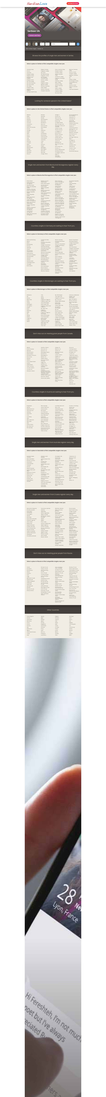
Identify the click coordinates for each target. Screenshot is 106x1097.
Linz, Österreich (44, 412)
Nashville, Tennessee (73, 132)
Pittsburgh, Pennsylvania (58, 156)
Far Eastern (29, 568)
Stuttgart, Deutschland (45, 245)
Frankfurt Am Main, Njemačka (59, 266)
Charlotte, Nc (72, 146)
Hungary (71, 633)
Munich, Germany (59, 239)
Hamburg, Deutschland (46, 248)
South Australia (30, 463)
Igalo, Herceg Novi (73, 299)
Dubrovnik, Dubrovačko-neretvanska (58, 526)
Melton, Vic (71, 480)
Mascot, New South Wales (59, 485)
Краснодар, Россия (45, 587)
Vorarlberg (29, 416)
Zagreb (42, 518)
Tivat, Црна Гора (58, 296)
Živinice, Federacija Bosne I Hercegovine (59, 201)
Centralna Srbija (30, 69)
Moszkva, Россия (72, 567)
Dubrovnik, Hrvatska (59, 515)
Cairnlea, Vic (57, 473)
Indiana (28, 136)
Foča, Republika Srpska (74, 194)
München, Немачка (45, 270)
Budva (28, 301)
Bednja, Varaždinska (59, 545)
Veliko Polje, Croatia (59, 536)
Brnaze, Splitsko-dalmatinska (58, 517)
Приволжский (30, 579)
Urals (28, 574)
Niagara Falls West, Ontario (59, 378)
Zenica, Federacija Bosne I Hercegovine (59, 198)
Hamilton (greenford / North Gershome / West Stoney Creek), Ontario (73, 358)
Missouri (28, 153)
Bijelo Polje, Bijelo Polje (73, 303)
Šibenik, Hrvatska (44, 533)
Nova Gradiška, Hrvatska (58, 543)
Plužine (28, 316)
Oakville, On (57, 350)
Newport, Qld (58, 463)
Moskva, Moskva (30, 590)
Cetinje (28, 302)
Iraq (70, 621)
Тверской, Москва (73, 576)
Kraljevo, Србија (72, 79)
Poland (56, 628)
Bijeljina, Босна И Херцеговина (44, 181)
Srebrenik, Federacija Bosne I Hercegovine (59, 203)
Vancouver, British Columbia (45, 360)
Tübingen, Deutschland (74, 248)
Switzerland (29, 619)
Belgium (57, 616)
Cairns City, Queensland (46, 482)
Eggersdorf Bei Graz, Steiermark (73, 422)
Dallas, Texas (71, 135)
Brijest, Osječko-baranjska (72, 513)
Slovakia (57, 633)
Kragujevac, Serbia (45, 75)
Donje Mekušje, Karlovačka (72, 537)
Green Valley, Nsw (59, 482)
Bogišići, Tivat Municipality (72, 297)
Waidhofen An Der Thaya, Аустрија (59, 432)
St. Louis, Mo (72, 149)
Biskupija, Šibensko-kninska (73, 544)
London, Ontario (58, 354)
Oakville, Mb (57, 376)
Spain (42, 630)
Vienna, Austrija (58, 425)
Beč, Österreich (30, 426)
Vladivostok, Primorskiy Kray (72, 596)
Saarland (28, 257)
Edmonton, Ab (72, 383)
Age (41, 41)
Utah (42, 142)
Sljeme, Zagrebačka (45, 513)
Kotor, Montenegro (73, 321)
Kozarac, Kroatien (73, 532)
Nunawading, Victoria (59, 479)
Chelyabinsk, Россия (45, 578)
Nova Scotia (29, 356)
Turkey (28, 633)
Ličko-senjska (29, 521)
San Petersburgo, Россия (44, 584)
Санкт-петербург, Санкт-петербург (59, 568)
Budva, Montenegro (45, 315)
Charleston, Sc (72, 117)
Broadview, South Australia (73, 475)
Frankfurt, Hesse (58, 248)
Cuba (56, 621)
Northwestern (30, 570)
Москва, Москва (44, 581)
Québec (28, 363)
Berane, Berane (58, 311)
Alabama (28, 114)
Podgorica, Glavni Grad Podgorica (46, 306)
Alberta (28, 347)
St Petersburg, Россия (74, 586)
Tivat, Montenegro (45, 316)
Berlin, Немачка (58, 256)
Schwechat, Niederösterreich (44, 417)
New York (43, 124)
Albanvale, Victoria (59, 481)
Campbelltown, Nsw (45, 476)
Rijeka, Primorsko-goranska (59, 510)
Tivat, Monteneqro (59, 315)
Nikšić (28, 312)
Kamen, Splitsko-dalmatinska (58, 513)
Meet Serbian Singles (31, 48)
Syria (70, 631)
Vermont (43, 144)
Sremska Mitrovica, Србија (73, 83)
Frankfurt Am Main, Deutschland (45, 250)
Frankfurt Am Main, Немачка (45, 261)
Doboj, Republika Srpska (30, 195)
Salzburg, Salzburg (45, 413)
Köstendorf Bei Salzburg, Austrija (72, 417)
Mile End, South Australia (72, 458)
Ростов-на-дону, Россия (72, 593)
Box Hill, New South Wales (59, 472)
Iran (70, 625)
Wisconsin (43, 150)
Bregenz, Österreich (45, 425)
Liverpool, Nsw (72, 463)
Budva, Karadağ (58, 324)
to (45, 41)
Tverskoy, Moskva (44, 574)
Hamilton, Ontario (45, 347)
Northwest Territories (31, 355)
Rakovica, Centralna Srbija (73, 70)
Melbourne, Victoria (31, 472)
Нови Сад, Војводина (73, 89)
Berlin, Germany (58, 257)
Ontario (28, 359)
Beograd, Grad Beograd (30, 78)
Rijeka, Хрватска (58, 521)
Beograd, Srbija (30, 87)
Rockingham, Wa (58, 456)
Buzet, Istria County (73, 509)
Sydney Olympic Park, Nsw (45, 459)
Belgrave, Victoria (44, 480)
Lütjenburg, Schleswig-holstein (60, 263)
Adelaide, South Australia (44, 457)
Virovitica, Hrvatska (59, 530)
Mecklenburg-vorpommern (30, 251)
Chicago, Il (57, 114)
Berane (28, 298)
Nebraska (43, 116)
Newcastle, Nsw (72, 471)
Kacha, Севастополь (73, 568)
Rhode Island (43, 135)
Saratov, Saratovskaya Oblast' (59, 582)
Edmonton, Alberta (45, 376)
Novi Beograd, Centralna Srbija (44, 78)
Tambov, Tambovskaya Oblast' (60, 595)
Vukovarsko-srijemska (45, 508)
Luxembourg (72, 627)
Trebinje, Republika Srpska (45, 206)
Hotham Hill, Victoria (59, 475)
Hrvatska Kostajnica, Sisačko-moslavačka (59, 541)
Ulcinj (42, 296)
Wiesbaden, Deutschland (43, 264)
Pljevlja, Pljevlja (58, 314)
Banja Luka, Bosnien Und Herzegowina (73, 192)
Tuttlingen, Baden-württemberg (73, 261)
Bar (27, 296)
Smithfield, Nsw (44, 483)
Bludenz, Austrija (72, 412)
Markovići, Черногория (72, 320)
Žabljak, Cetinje (72, 325)
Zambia (70, 628)
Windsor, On (43, 356)
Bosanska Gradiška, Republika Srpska (45, 214)
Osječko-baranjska (30, 525)
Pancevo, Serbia (72, 72)
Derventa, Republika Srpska (45, 196)
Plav (28, 313)
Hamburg (29, 247)
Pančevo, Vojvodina (45, 89)
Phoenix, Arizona (58, 129)
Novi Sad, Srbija (58, 92)
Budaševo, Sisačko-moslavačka (73, 520)
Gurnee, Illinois (72, 124)
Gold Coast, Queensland (43, 486)
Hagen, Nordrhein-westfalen (73, 252)
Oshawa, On (57, 347)
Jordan (56, 630)
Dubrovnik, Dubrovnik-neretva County (60, 520)
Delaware (29, 125)
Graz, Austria (72, 424)
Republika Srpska (30, 185)
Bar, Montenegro (58, 295)
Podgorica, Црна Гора (45, 301)
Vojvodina (29, 72)
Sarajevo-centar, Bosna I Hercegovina (60, 217)
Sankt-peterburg (44, 585)
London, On (71, 353)
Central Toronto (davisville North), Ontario (58, 367)
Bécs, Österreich (44, 423)
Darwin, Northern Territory (44, 479)
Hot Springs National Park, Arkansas (73, 115)
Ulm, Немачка (72, 270)
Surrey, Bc (71, 347)
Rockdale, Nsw (72, 473)
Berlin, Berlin (29, 265)
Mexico (56, 631)
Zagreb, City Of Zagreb (59, 538)
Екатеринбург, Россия (45, 592)
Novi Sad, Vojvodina (31, 83)
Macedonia (29, 621)
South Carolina (44, 136)
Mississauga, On (44, 355)
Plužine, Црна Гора (73, 323)
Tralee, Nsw (43, 468)
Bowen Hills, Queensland (57, 458)
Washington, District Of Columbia (60, 126)
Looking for (35, 41)
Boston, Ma (57, 121)
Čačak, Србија (44, 87)
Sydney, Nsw (29, 475)
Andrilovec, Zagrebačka (60, 528)
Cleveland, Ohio (72, 144)
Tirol (28, 415)
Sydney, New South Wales (31, 470)
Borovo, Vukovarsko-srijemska (45, 529)
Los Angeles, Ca (58, 131)
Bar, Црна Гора (44, 308)
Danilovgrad (29, 304)
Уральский (29, 584)
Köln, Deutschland (45, 266)
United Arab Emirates (31, 631)
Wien (28, 418)
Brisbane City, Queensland (44, 462)
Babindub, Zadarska (59, 508)
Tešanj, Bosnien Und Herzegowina (59, 206)
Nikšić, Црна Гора (44, 322)
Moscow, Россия (30, 589)
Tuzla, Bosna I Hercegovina (30, 211)
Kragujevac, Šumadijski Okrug (60, 79)
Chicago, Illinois (44, 153)
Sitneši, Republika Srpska (73, 204)
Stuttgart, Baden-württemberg (44, 256)
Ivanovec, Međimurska (45, 523)
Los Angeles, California (60, 152)
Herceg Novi (29, 305)
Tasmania (29, 465)
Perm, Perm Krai (72, 588)
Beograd (43, 81)
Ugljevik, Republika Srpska (45, 188)
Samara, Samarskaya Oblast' (73, 582)
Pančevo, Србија (44, 79)
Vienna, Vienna (30, 424)
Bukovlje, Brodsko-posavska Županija (73, 535)
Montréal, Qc (43, 353)
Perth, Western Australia (30, 481)
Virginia (42, 146)
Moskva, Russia (44, 580)
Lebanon (57, 619)
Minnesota (29, 150)
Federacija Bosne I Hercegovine (31, 183)
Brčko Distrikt (30, 181)
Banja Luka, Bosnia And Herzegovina (32, 214)
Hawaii (28, 131)
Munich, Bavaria (44, 267)
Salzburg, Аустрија (59, 408)
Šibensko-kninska (30, 529)
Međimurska (29, 523)
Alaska (28, 116)
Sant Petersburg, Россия (72, 574)
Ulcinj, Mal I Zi (72, 309)
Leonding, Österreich (59, 405)
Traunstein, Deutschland (71, 258)
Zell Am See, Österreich (71, 408)
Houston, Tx (57, 148)
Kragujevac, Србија (45, 71)
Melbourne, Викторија (74, 467)
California (29, 121)
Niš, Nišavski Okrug (45, 74)
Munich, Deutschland (73, 239)
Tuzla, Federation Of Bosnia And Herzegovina (59, 195)
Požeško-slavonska (31, 526)
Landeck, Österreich (59, 410)
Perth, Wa (29, 477)
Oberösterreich (30, 410)
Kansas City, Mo (58, 139)
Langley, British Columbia (44, 366)
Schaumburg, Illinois (73, 127)
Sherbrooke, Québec (45, 378)
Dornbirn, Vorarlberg (73, 405)
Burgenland (29, 405)
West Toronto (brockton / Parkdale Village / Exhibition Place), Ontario (59, 373)
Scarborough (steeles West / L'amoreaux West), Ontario (59, 360)
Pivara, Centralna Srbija (60, 69)
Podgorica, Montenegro (43, 310)
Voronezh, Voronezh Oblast (73, 580)
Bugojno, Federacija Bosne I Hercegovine (59, 215)
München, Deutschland (46, 252)
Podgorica (29, 318)
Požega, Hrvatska (72, 511)
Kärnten (28, 407)
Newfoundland (30, 353)
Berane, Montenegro (73, 306)
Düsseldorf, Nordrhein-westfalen (46, 243)
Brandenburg (29, 244)
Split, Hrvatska (44, 535)
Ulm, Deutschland (73, 247)
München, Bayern (44, 253)
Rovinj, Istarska (72, 508)
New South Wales (30, 458)
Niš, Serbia (43, 72)
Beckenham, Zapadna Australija (59, 461)
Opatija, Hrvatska (44, 530)
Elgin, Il (70, 138)
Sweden (28, 617)
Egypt (42, 617)
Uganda (42, 616)
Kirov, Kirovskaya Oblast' (58, 577)
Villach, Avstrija (44, 430)
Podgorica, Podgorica (45, 299)
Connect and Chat (34, 35)
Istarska (28, 515)
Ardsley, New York (59, 137)
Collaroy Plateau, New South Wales (59, 478)
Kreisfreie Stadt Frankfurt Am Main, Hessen (73, 255)
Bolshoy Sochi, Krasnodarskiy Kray (59, 587)
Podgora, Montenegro (60, 317)
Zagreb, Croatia (44, 532)
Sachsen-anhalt (30, 261)
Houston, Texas (72, 148)
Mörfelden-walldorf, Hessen (73, 264)
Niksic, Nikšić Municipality (71, 317)
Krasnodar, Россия (45, 590)
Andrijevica (29, 295)
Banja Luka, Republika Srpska (31, 187)
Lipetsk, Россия (58, 579)
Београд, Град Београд (32, 91)
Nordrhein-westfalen (31, 254)
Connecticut (29, 124)
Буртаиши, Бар (72, 315)
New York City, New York (59, 144)
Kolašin (28, 307)
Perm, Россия (44, 572)
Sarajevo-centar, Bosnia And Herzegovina (72, 206)
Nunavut (28, 358)
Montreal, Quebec (45, 368)
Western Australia (30, 468)
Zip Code (71, 41)
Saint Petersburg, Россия (44, 571)
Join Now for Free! (73, 3)
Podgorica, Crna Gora (59, 298)
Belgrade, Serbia (30, 75)
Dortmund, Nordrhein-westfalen (60, 242)
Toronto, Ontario (30, 367)
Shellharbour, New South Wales (45, 474)
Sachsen (28, 259)
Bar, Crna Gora (58, 299)
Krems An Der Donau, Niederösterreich (45, 429)
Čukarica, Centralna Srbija (73, 87)
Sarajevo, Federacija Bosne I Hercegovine (31, 190)
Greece (28, 624)
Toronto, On (29, 369)
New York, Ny (58, 117)
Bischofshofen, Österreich (72, 431)
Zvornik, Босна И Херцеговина (44, 186)
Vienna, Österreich (45, 407)
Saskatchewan (30, 364)
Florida (28, 128)
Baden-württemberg (31, 239)
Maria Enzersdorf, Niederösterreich (73, 420)
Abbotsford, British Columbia (59, 353)
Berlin (28, 242)
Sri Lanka (57, 627)
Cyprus (70, 619)
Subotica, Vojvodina (45, 86)
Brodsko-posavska (31, 509)
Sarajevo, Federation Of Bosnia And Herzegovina (31, 208)
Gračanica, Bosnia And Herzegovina (45, 201)
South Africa (43, 635)
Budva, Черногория (59, 325)
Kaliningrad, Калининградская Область (58, 598)
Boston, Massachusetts (60, 149)
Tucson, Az (57, 140)
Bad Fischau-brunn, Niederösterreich (59, 418)
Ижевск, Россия (58, 585)
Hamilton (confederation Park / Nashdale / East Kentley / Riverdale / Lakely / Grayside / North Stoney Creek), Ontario (46, 372)
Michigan (29, 149)
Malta (70, 635)
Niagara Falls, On (58, 363)
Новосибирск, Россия (74, 570)
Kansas (28, 139)
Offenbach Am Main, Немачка (73, 269)
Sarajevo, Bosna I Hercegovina (58, 184)
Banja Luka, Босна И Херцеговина (31, 203)
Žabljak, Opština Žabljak (74, 311)
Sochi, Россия (44, 589)
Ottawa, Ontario (44, 358)
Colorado (29, 122)
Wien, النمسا (57, 407)
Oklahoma (43, 130)
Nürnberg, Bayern (44, 259)
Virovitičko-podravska (31, 535)
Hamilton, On (44, 364)
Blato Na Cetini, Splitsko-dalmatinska (73, 531)
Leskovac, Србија (58, 91)
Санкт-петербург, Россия (44, 576)
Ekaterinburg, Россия (59, 571)
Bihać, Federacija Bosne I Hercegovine (59, 181)
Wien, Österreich (30, 419)
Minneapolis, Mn (72, 130)
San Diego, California (73, 137)
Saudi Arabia (43, 625)
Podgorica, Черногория (58, 322)
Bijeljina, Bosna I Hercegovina (58, 192)
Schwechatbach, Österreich (72, 428)
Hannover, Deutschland (60, 243)
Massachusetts (30, 147)
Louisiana (29, 142)
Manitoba (29, 350)
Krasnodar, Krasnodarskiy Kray (59, 575)
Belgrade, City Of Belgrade (30, 90)
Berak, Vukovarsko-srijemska (59, 532)
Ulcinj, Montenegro (45, 302)
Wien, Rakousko (72, 432)
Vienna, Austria (44, 408)
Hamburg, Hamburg (45, 246)
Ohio (42, 128)
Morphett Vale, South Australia (45, 470)
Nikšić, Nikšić (43, 324)
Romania (57, 617)
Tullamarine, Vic (72, 456)
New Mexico (43, 122)
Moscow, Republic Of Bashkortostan (59, 601)
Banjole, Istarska (44, 536)
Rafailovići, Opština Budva (73, 313)
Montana (43, 114)
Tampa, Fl (71, 143)
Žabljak (42, 298)
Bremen (28, 246)
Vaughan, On (57, 356)
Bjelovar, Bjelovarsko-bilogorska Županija (74, 542)
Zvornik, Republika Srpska (45, 199)
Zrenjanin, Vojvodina (45, 90)
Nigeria (28, 630)
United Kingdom (30, 616)
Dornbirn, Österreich (45, 426)
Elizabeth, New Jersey (73, 123)
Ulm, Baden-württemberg (58, 270)
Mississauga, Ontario (45, 352)
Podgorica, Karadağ (45, 320)
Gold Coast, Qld (72, 460)
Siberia (28, 571)
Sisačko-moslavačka (31, 531)
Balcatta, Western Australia (73, 470)
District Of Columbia (31, 127)
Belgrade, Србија (44, 83)
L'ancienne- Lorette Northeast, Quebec (73, 362)
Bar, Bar (57, 309)
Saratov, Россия (44, 568)
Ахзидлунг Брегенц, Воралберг (73, 410)
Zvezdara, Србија (58, 72)
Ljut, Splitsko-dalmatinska (72, 524)
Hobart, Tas (57, 469)
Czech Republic (72, 624)
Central (28, 567)
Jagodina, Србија (44, 84)
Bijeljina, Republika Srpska (31, 192)
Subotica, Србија (58, 84)
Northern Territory (31, 460)
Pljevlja (28, 315)
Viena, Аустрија (58, 427)
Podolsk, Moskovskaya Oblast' (60, 590)
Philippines (43, 633)
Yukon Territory (30, 366)
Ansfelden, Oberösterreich (58, 422)
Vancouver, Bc (44, 349)
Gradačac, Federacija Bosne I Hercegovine (45, 211)
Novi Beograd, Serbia (73, 80)
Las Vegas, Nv (72, 140)
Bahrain (70, 630)
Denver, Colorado (59, 134)
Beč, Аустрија (30, 427)
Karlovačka (29, 517)
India (28, 635)
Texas (42, 141)
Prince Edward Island (31, 361)
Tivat (42, 295)
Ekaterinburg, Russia (73, 571)
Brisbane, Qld (30, 478)
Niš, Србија (29, 86)
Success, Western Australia (58, 468)
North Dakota (44, 127)
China (56, 635)
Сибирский (29, 582)
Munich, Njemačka (59, 252)
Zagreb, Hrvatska (44, 514)
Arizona (28, 117)
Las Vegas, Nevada (59, 122)
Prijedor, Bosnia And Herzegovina (45, 209)
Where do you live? (55, 41)
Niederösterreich (30, 408)
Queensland (29, 462)
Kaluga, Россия (58, 583)
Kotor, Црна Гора (59, 312)
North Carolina (44, 125)
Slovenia (28, 625)
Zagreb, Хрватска (44, 525)
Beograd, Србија (30, 74)
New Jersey (43, 121)
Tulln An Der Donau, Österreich (59, 415)
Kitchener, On (44, 350)
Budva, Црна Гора (45, 304)
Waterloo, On (58, 349)
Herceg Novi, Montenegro (58, 307)
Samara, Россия (72, 597)
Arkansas (28, 119)
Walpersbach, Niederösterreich (73, 415)
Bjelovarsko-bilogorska (32, 508)
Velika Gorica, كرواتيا (73, 539)
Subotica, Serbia (72, 85)
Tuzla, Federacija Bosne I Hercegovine (31, 200)
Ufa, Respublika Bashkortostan (58, 593)
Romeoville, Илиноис (73, 151)
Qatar (56, 624)
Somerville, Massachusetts (72, 121)
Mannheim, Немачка (59, 261)
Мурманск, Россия (59, 572)
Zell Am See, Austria (59, 419)
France (28, 622)
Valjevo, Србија (58, 88)
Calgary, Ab (43, 362)
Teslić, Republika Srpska (72, 184)
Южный (28, 587)
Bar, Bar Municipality (73, 304)
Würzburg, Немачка (73, 241)
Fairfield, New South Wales (45, 465)
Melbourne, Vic (30, 473)
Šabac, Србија (58, 82)
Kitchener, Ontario (31, 370)
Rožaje (28, 319)
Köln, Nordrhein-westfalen (58, 250)
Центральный (30, 585)
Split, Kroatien (72, 522)
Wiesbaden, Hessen (59, 267)
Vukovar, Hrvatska (44, 526)
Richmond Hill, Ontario (60, 364)
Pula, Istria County (73, 515)
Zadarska (43, 509)
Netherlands (29, 628)
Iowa (28, 138)
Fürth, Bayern (58, 259)
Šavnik (28, 321)
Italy (28, 627)
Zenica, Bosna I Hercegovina (58, 212)
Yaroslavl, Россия (58, 569)
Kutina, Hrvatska (58, 523)
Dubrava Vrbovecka (59, 369)
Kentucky (29, 141)
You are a (28, 41)
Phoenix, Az (57, 116)
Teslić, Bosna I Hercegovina (72, 187)
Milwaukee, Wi (58, 142)
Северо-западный (31, 581)
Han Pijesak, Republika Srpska (74, 181)
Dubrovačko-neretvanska (29, 512)
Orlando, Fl (71, 126)
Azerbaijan (71, 616)
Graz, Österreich (44, 415)
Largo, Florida (72, 141)
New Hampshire (44, 119)
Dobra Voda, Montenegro (57, 303)
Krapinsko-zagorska (31, 520)
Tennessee (43, 139)
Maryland (29, 146)
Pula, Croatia (43, 521)
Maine (28, 144)
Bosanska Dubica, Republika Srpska (58, 189)
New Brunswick (30, 352)
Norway (42, 622)
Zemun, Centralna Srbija (59, 86)
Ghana (56, 622)
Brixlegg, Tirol (72, 426)
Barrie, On (71, 380)
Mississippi (29, 152)
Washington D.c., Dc (73, 129)
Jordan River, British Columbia (73, 369)
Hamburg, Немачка (45, 257)
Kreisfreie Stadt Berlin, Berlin (60, 254)
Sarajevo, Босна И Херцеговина (73, 199)
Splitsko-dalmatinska (31, 532)
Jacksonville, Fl (58, 133)
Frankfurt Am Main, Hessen (45, 240)
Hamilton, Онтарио (73, 350)
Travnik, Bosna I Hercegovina (72, 189)
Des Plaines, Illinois (59, 151)
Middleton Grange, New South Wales (73, 466)
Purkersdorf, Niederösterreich (58, 412)
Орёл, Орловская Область (44, 594)
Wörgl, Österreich (59, 433)
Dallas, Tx (57, 154)
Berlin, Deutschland (45, 269)
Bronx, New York (58, 146)
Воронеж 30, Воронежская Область (74, 590)
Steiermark (29, 413)
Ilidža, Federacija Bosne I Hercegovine (46, 193)
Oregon (42, 131)
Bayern (28, 241)
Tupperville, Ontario (73, 355)
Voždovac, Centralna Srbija (73, 76)
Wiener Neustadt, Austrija (44, 421)
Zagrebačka (43, 511)
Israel (70, 617)
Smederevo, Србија (59, 76)
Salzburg (28, 412)
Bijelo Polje (29, 299)
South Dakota (44, 138)
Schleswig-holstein (31, 262)
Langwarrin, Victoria (73, 462)
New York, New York (59, 124)
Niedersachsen (30, 253)
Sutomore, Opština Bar (74, 295)
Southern (29, 573)
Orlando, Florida (58, 128)
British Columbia (30, 349)
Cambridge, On (72, 364)
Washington (43, 147)
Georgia (28, 130)
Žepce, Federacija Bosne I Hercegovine (73, 196)
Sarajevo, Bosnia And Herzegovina (73, 201)
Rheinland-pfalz (30, 256)
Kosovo (28, 71)
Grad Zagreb (29, 514)
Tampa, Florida (58, 136)
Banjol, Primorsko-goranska (59, 535)
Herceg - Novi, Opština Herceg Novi (59, 319)
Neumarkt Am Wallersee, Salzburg (59, 429)
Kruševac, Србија (58, 89)
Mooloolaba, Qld (44, 466)
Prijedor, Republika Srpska (31, 205)
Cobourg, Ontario (73, 349)
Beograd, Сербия (58, 71)
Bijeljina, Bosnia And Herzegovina (45, 191)
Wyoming (43, 152)
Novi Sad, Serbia (30, 84)
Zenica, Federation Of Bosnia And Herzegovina (59, 209)
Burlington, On (72, 352)
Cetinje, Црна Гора (59, 305)
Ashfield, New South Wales (59, 465)
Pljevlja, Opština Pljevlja (60, 301)
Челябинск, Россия (73, 577)
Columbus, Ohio (58, 119)
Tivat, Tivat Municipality (74, 307)
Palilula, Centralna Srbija (59, 75)
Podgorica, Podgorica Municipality (45, 313)
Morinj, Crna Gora (73, 300)
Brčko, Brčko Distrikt (45, 183)
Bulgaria (71, 622)
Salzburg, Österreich (73, 434)
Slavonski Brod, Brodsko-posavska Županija (73, 527)
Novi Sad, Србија (30, 81)
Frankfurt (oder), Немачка (72, 245)
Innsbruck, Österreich (59, 424)
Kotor (28, 308)
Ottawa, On (57, 357)
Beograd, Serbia (30, 79)
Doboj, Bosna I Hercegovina (58, 187)
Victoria (28, 466)
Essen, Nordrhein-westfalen (59, 272)
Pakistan (42, 619)
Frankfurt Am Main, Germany (73, 266)
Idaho (28, 133)
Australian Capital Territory (30, 457)
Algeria (42, 621)
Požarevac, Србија (59, 80)
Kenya (42, 628)
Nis (69, 77)
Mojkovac (29, 310)
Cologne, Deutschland (73, 242)
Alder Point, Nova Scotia (58, 381)
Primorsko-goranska (31, 528)
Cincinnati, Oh (72, 118)
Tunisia (56, 625)
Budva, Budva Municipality (44, 319)
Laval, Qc (71, 382)
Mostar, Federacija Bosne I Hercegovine (45, 204)
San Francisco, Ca (73, 134)
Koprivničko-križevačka (31, 518)
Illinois (28, 135)
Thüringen (29, 264)
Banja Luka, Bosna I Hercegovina (31, 198)
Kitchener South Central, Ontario (72, 366)
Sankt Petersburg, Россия (73, 585)
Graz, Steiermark (44, 419)
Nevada (42, 117)
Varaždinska (29, 534)
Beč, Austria (43, 410)
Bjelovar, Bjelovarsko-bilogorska (74, 518)
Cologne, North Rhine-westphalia (60, 246)
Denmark (43, 627)
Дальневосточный (31, 578)
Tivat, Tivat (43, 325)
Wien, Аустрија (44, 405)
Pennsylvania (43, 133)
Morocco (43, 631)
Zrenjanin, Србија (73, 73)
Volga (28, 576)
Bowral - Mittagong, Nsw (73, 478)
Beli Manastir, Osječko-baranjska (46, 517)
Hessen (28, 249)
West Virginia (43, 149)
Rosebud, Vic (43, 472)
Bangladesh (43, 624)
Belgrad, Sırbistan (44, 69)
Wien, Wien (29, 421)
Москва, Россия (44, 567)
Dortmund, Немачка (73, 250)
